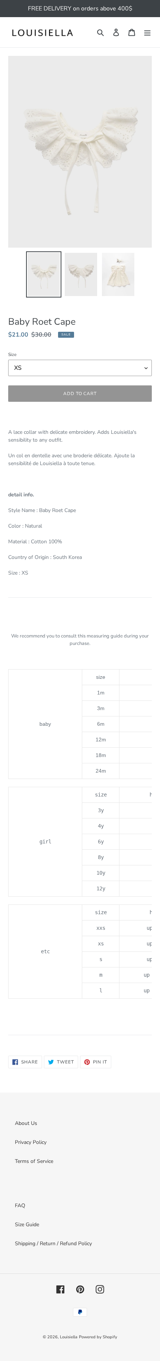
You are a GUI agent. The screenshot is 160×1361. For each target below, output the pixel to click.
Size (12, 354)
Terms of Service (34, 1161)
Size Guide (27, 1224)
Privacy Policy (31, 1142)
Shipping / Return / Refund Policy (53, 1243)
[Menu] (147, 32)
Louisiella (68, 1337)
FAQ (20, 1205)
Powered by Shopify (98, 1337)
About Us (26, 1123)
